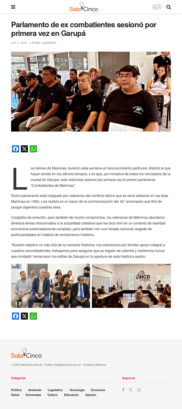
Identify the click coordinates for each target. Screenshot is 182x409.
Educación (71, 395)
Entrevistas (33, 395)
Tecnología (77, 390)
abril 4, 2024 (19, 42)
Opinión (90, 395)
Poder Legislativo (44, 42)
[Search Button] (168, 6)
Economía (98, 390)
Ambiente (34, 390)
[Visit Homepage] (84, 6)
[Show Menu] (13, 6)
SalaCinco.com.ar (31, 364)
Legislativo (55, 390)
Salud (15, 395)
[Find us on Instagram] (138, 389)
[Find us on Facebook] (123, 389)
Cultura (52, 395)
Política (16, 390)
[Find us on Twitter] (131, 389)
